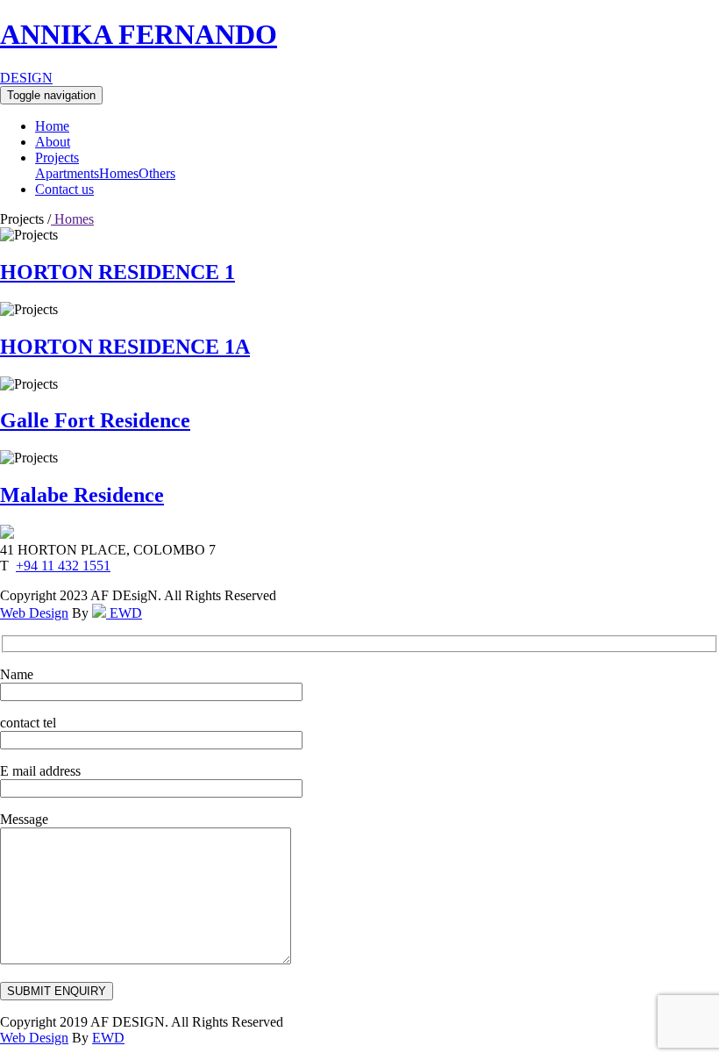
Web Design (34, 612)
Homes (119, 173)
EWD (124, 612)
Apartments (67, 173)
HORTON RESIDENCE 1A (125, 346)
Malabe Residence (82, 494)
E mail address (40, 770)
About (52, 141)
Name (16, 674)
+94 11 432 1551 (63, 565)
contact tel (28, 722)
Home (52, 125)
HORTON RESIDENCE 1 (117, 272)
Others (157, 173)
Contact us (64, 189)
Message (24, 819)
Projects (57, 157)
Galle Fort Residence (95, 420)
